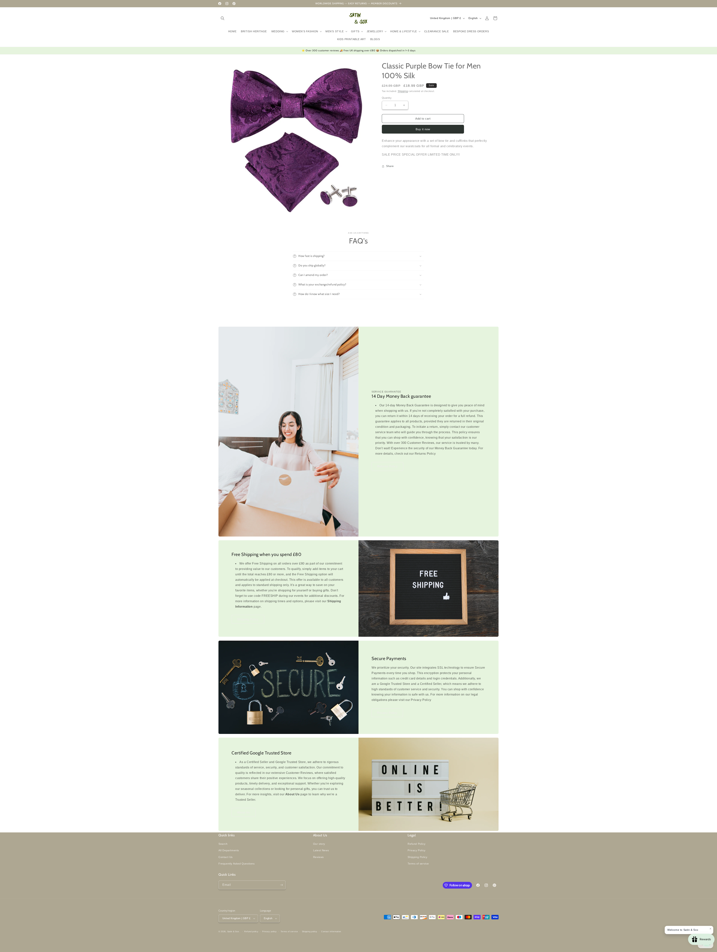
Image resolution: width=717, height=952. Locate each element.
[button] (222, 18)
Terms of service (418, 863)
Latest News (321, 850)
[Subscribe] (281, 885)
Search (223, 843)
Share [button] (390, 166)
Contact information (331, 931)
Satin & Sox (233, 931)
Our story (319, 843)
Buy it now (423, 129)
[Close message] (710, 929)
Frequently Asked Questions (236, 863)
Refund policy (251, 931)
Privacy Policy (387, 712)
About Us (243, 812)
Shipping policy (309, 931)
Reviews (318, 857)
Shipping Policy (248, 619)
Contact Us (225, 857)
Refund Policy (416, 843)
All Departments (228, 850)
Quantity (387, 97)
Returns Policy (387, 466)
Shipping (403, 91)
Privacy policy (269, 931)
